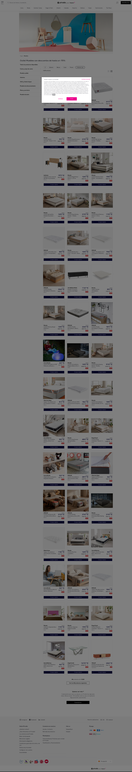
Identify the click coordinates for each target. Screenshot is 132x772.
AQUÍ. (54, 94)
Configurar (60, 98)
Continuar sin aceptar (86, 79)
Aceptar (71, 98)
